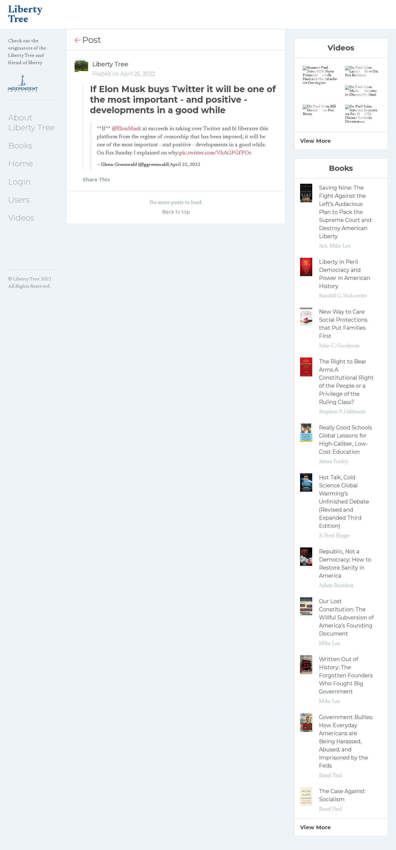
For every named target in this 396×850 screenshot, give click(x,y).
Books (20, 146)
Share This (96, 180)
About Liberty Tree (31, 123)
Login (19, 182)
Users (19, 200)
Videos (21, 218)
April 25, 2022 (185, 164)
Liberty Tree (110, 64)
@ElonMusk (126, 128)
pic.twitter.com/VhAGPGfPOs (215, 153)
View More (315, 141)
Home (20, 164)
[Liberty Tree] (33, 83)
